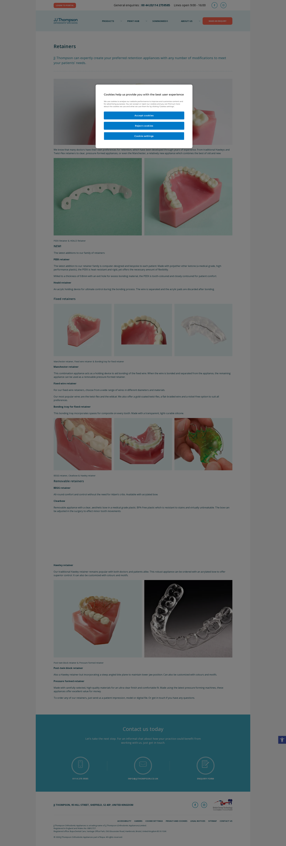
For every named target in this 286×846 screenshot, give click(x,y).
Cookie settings (144, 136)
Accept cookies (144, 115)
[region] (144, 116)
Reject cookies (144, 125)
